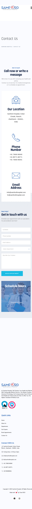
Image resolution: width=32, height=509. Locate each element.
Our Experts (4, 429)
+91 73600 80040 (7, 463)
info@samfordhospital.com (10, 455)
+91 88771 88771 (7, 467)
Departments (4, 426)
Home (2, 420)
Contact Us (4, 435)
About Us (3, 423)
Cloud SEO (22, 492)
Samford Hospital (16, 489)
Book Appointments (6, 432)
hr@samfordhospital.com (9, 459)
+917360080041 (7, 471)
